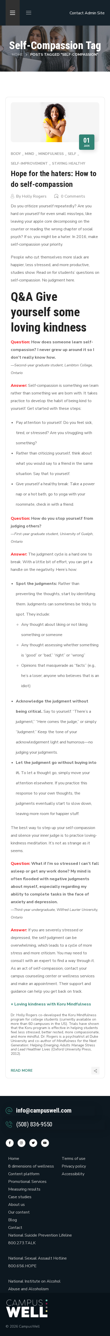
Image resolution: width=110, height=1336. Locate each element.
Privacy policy (74, 1166)
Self (72, 153)
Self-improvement (29, 163)
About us (16, 1204)
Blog (12, 1220)
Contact (77, 13)
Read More (21, 1070)
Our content (19, 1212)
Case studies (19, 1197)
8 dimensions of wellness (31, 1166)
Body (16, 153)
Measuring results (24, 1189)
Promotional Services (27, 1181)
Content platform (23, 1174)
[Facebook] (10, 1143)
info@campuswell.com (44, 1110)
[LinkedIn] (33, 1143)
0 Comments (73, 196)
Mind (29, 153)
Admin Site (95, 13)
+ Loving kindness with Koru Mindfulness (51, 1004)
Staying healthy (68, 163)
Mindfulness (51, 153)
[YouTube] (45, 1143)
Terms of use (73, 1158)
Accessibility (73, 1174)
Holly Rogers (34, 196)
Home (17, 54)
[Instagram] (21, 1143)
